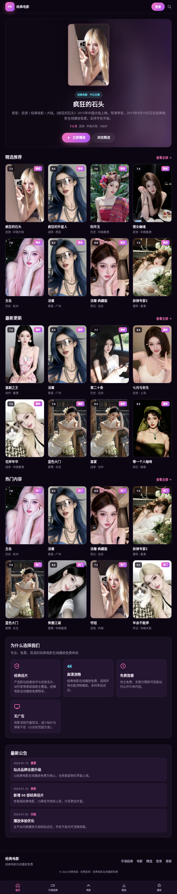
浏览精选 (103, 137)
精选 (149, 861)
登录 (158, 7)
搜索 (169, 861)
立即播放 (79, 137)
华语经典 (127, 861)
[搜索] (169, 6)
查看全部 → (164, 157)
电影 (140, 861)
